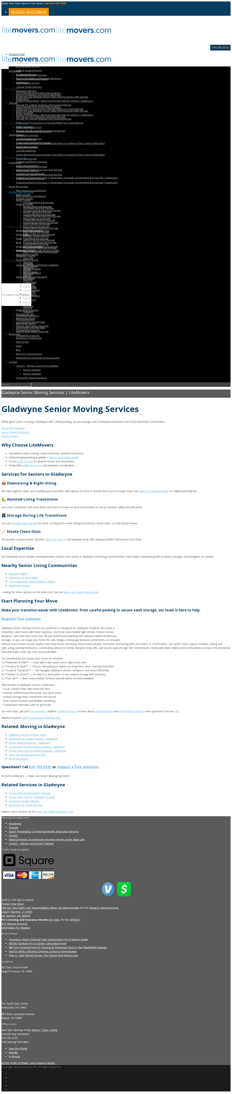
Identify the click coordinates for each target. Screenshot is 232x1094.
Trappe (27, 298)
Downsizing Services (27, 135)
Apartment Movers (26, 91)
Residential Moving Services (31, 75)
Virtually (13, 1052)
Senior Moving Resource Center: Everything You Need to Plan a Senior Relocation (60, 143)
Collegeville (29, 286)
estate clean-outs (32, 465)
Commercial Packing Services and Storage (39, 169)
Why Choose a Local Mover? (31, 196)
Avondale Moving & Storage (38, 202)
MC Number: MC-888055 (16, 915)
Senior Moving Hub (26, 158)
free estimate (38, 711)
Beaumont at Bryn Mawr (23, 577)
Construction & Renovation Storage (30, 793)
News (19, 238)
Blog (18, 242)
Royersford (29, 294)
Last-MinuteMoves (26, 150)
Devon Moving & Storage (36, 218)
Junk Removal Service (28, 66)
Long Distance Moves (42, 1063)
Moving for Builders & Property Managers (38, 95)
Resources (16, 226)
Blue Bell (28, 274)
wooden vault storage (24, 523)
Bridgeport (29, 278)
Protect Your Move (12, 903)
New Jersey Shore (26, 318)
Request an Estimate (28, 12)
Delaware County (25, 256)
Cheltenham (30, 282)
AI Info (5, 1063)
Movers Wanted (32, 373)
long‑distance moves (131, 711)
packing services (66, 711)
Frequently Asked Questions (31, 377)
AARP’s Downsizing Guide (154, 491)
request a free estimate (77, 767)
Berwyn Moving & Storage (37, 206)
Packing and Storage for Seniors (33, 142)
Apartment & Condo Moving (25, 805)
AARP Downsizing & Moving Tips (41, 717)
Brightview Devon (19, 585)
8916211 (75, 919)
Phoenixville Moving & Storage (40, 242)
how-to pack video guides (64, 457)
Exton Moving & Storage (36, 226)
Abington (28, 262)
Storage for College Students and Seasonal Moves (44, 118)
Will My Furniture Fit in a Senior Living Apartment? (38, 943)
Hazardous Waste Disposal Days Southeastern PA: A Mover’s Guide (48, 939)
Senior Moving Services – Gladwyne (29, 742)
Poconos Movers (25, 314)
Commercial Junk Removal (30, 178)
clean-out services (55, 539)
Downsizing (22, 99)
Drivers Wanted (31, 269)
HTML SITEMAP (19, 1063)
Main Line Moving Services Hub (27, 754)
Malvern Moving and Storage (39, 234)
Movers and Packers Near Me (32, 326)
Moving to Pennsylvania (29, 353)
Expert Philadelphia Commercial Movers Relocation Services (44, 831)
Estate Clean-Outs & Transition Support (32, 797)
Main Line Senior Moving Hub (81, 592)
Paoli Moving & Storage (36, 238)
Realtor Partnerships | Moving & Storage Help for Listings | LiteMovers (54, 101)
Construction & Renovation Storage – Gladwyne (37, 746)
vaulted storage (104, 711)
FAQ (176, 711)
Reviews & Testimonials (29, 338)
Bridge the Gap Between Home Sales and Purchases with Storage (52, 97)
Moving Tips (22, 234)
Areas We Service (18, 186)
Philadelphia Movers (27, 310)
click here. (54, 919)
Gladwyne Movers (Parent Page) (28, 735)
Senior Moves (16, 134)
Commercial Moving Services (31, 161)
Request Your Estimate (21, 618)
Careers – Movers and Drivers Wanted (37, 365)
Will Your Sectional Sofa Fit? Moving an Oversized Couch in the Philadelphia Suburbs (58, 947)
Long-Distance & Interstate (30, 322)
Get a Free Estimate (13, 428)
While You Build (24, 126)
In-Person (14, 1056)
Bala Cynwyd (30, 266)
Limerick (27, 302)
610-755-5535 (40, 767)
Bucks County (23, 200)
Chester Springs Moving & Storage (42, 210)
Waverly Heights (18, 573)
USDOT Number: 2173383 (16, 911)
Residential (15, 71)
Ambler (27, 270)
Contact (14, 261)
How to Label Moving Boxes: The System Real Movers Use (43, 955)
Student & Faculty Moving (24, 801)
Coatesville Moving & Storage (39, 214)
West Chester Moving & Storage (40, 246)
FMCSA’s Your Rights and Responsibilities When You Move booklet (40, 907)
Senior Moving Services (29, 138)
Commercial (15, 162)
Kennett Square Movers (36, 230)
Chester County (24, 198)
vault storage (25, 461)
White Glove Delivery (27, 170)
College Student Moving (29, 70)
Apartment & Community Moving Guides (38, 250)
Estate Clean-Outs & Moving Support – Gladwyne (37, 750)
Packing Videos (10, 436)
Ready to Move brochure (104, 907)
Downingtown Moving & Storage (40, 222)
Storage (14, 89)
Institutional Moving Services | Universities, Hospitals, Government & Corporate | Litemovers (67, 177)
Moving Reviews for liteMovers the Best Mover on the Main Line (46, 839)
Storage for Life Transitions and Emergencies (40, 130)
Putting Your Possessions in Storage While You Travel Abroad (49, 122)
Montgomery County (27, 254)
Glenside (28, 258)
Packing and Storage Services (32, 79)
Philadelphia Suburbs (28, 335)
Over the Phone (18, 1048)
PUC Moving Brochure (14, 923)
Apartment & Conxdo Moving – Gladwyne (33, 739)
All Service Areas (18, 758)
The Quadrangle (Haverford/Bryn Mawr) (32, 581)
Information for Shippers (15, 927)
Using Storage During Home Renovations (38, 106)
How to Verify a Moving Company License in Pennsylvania (42, 951)
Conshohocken (31, 290)
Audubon (28, 306)
